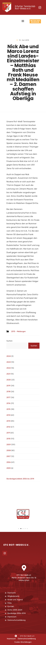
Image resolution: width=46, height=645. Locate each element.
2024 (8, 356)
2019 (8, 386)
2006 (8, 462)
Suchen (9, 341)
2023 (8, 362)
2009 (8, 445)
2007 (8, 456)
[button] (18, 528)
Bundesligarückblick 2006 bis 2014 (20, 479)
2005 (8, 468)
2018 (8, 391)
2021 (8, 374)
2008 (8, 450)
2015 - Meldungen (18, 331)
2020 (8, 380)
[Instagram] (40, 7)
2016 (8, 403)
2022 (8, 368)
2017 (8, 397)
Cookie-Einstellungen (23, 642)
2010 (8, 439)
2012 (8, 427)
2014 (8, 415)
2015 (8, 409)
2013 (8, 421)
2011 (8, 433)
